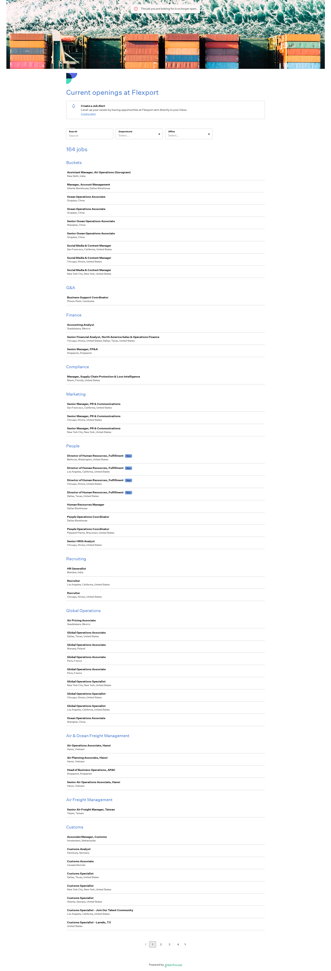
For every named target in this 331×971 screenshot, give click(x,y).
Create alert (88, 114)
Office (171, 131)
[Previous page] (145, 944)
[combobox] (168, 135)
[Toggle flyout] (159, 134)
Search (73, 131)
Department (125, 131)
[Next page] (185, 944)
